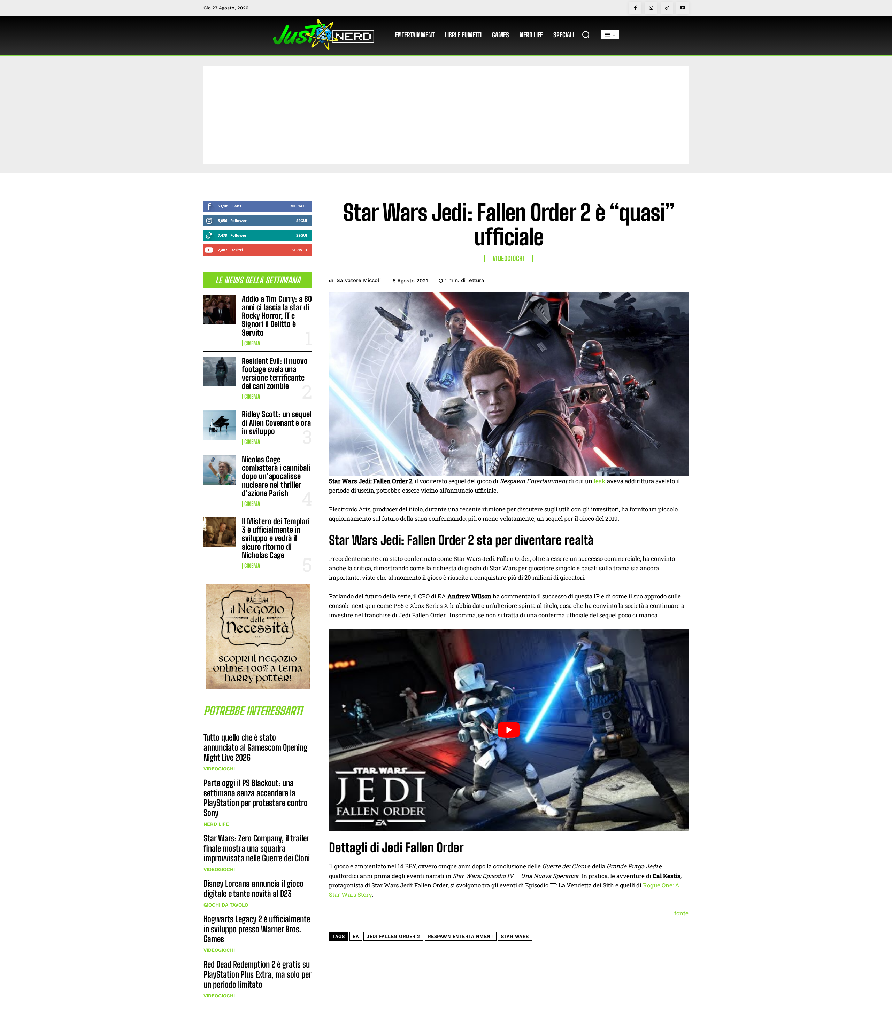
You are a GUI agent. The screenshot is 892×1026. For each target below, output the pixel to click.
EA (356, 936)
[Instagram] (651, 8)
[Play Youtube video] (509, 730)
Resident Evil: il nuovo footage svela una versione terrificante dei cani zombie (275, 373)
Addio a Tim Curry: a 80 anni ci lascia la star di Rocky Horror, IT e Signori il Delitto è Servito (277, 315)
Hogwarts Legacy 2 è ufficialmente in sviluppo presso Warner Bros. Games (256, 929)
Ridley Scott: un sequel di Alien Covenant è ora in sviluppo (277, 422)
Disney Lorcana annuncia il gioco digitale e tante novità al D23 (253, 888)
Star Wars (515, 936)
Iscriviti (298, 249)
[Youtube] (682, 8)
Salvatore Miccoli (359, 280)
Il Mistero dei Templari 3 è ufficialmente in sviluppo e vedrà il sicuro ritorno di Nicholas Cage (276, 538)
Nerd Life (216, 824)
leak (600, 481)
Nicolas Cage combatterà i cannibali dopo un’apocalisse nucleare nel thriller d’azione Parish (276, 476)
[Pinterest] (649, 279)
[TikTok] (667, 8)
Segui (301, 220)
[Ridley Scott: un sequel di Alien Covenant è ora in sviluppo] (219, 424)
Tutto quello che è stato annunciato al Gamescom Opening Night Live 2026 (255, 747)
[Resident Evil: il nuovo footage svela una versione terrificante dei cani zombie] (219, 371)
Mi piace (298, 206)
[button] (585, 34)
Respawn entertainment (461, 936)
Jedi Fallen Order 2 (393, 936)
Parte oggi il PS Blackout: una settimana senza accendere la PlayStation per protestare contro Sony (255, 798)
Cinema (252, 343)
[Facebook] (635, 8)
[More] (681, 279)
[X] (633, 279)
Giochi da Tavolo (225, 904)
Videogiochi (219, 768)
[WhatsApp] (665, 279)
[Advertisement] (446, 115)
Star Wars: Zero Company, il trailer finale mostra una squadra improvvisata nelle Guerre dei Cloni (256, 848)
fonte (681, 913)
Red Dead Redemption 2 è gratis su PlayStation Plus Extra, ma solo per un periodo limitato (257, 974)
